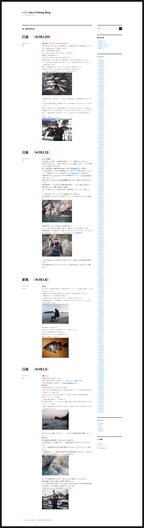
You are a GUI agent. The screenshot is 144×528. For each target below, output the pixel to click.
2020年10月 (101, 165)
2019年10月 (101, 186)
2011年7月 (101, 335)
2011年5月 (101, 336)
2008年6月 (101, 382)
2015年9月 (101, 263)
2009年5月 (101, 366)
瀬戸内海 (24, 288)
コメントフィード (102, 446)
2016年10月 (101, 242)
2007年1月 (101, 410)
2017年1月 (101, 237)
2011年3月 (100, 340)
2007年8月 (101, 399)
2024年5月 (101, 93)
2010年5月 (101, 354)
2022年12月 (101, 119)
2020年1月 (101, 181)
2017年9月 (101, 224)
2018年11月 (101, 203)
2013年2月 (101, 305)
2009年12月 (101, 359)
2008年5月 (101, 384)
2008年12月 (101, 373)
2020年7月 (101, 170)
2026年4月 (101, 63)
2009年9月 (101, 363)
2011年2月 (101, 342)
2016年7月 (101, 247)
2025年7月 (101, 76)
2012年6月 (101, 319)
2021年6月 (101, 151)
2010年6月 (101, 352)
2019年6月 (101, 191)
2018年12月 (101, 202)
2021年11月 (101, 142)
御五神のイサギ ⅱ (102, 41)
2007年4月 (101, 405)
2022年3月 (101, 135)
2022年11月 (101, 121)
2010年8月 (101, 350)
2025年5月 (101, 79)
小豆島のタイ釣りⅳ (103, 44)
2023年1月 (101, 118)
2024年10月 (101, 88)
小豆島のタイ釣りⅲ (103, 46)
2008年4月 (101, 385)
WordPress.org (102, 448)
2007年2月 (101, 408)
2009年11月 (101, 361)
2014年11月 (101, 279)
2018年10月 (101, 205)
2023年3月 (101, 114)
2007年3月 (101, 406)
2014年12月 (101, 277)
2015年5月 (101, 268)
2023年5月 (101, 111)
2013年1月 (100, 307)
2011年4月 (101, 338)
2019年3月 (101, 196)
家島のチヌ (101, 48)
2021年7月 (101, 149)
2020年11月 (101, 163)
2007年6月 (101, 401)
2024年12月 (101, 84)
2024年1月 (101, 100)
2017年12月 (101, 219)
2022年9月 (101, 125)
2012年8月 (101, 315)
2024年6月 (101, 91)
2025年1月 (101, 83)
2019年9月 (101, 188)
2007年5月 (101, 403)
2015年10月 (101, 261)
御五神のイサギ (102, 43)
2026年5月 (101, 62)
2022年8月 (101, 126)
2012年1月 (101, 326)
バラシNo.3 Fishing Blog (36, 12)
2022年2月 (101, 137)
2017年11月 (101, 221)
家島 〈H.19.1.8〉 (36, 280)
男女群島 (100, 431)
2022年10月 (101, 123)
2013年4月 (101, 301)
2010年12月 (101, 345)
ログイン (100, 443)
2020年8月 (101, 168)
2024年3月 (101, 97)
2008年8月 (101, 378)
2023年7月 (101, 109)
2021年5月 (101, 153)
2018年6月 (101, 209)
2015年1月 (101, 275)
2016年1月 (101, 256)
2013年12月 (101, 291)
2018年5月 (101, 210)
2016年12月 (101, 238)
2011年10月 (101, 331)
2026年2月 (101, 65)
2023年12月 (101, 102)
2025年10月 (101, 72)
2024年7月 (101, 90)
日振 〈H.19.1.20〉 (37, 37)
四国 (23, 45)
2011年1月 (100, 343)
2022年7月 (101, 128)
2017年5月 (101, 230)
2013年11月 (101, 293)
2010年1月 (101, 357)
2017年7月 (101, 226)
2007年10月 (101, 396)
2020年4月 (101, 175)
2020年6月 (101, 172)
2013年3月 (101, 303)
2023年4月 (101, 112)
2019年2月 (101, 198)
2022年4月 (101, 133)
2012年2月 (101, 324)
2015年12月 (101, 258)
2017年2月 (101, 235)
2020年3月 (101, 177)
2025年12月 (101, 69)
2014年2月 (101, 287)
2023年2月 (101, 116)
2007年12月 (101, 392)
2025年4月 (101, 81)
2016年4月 (101, 251)
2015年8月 (101, 265)
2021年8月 (101, 147)
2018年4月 (101, 212)
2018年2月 (101, 216)
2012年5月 (101, 321)
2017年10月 (101, 223)
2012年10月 (101, 312)
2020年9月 (101, 167)
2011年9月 (101, 333)
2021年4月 (101, 154)
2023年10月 (101, 105)
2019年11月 (101, 184)
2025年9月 (101, 74)
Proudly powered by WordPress (44, 520)
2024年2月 (101, 98)
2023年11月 (101, 104)
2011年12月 (101, 328)
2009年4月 (101, 368)
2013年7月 (101, 298)
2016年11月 (101, 240)
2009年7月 (101, 364)
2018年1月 (101, 217)
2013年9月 (101, 296)
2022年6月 (101, 130)
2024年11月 (101, 86)
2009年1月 (101, 371)
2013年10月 (101, 294)
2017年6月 (101, 228)
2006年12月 (101, 412)
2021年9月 (101, 146)
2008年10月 (101, 375)
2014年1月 (101, 289)
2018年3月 (101, 214)
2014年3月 (101, 286)
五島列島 (100, 424)
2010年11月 (101, 347)
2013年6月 (101, 300)
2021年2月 (101, 158)
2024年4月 (101, 95)
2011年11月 (101, 329)
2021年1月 (101, 160)
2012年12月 (101, 308)
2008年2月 (101, 389)
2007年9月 (101, 398)
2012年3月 (101, 322)
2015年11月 (101, 259)
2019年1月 (101, 200)
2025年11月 (101, 70)
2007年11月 (101, 394)
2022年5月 (101, 132)
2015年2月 (101, 273)
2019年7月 (101, 189)
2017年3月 (101, 233)
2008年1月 (101, 391)
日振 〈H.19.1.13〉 (37, 152)
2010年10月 (101, 349)
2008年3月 (101, 387)
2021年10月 (101, 144)
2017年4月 (101, 231)
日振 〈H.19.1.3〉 (36, 369)
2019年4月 (101, 195)
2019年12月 (101, 182)
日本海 (100, 427)
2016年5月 (101, 249)
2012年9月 (101, 314)
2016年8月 (101, 245)
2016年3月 (101, 252)
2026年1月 (101, 67)
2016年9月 (101, 244)
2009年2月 (101, 370)
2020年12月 (101, 161)
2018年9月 (101, 207)
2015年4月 (101, 270)
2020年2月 (101, 179)
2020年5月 (101, 174)
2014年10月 (101, 280)
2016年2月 (101, 254)
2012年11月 (101, 310)
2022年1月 (101, 139)
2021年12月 (101, 140)
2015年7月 (101, 266)
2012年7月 (101, 317)
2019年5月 (101, 193)
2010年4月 (101, 356)
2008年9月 (101, 377)
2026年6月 (101, 60)
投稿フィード (101, 444)
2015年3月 (101, 272)
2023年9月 (101, 107)
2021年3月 (101, 156)
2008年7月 (101, 380)
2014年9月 (101, 282)
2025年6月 (101, 77)
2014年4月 (101, 284)
